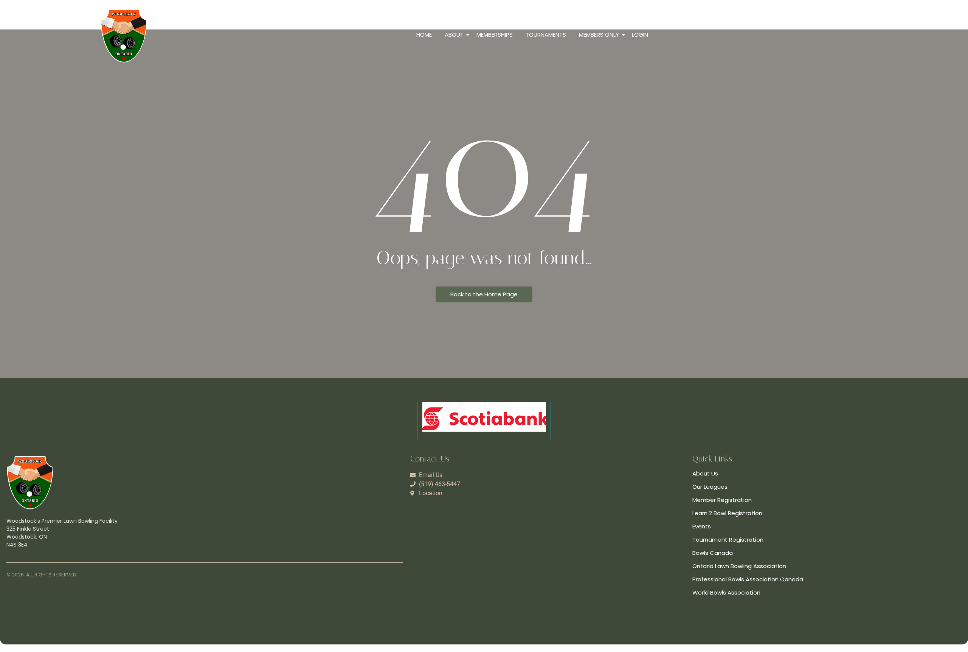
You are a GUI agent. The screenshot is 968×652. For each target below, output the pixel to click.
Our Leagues (710, 487)
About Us (705, 473)
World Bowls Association (726, 592)
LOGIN (640, 35)
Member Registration (722, 500)
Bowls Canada (712, 553)
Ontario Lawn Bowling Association (739, 566)
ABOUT (454, 35)
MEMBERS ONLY (599, 35)
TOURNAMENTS (546, 35)
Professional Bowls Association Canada (747, 579)
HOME (424, 35)
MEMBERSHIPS (494, 35)
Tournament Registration (727, 540)
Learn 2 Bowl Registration (727, 513)
